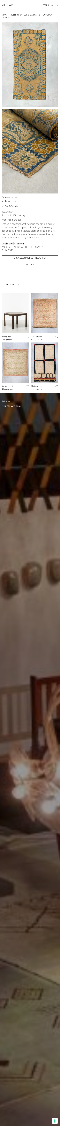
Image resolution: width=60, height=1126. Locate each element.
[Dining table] (15, 313)
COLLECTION (16, 15)
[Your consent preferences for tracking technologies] (55, 1121)
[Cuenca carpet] (44, 313)
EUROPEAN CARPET (33, 15)
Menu (46, 5)
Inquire (30, 264)
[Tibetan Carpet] (44, 362)
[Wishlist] (57, 5)
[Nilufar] (7, 5)
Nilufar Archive (9, 201)
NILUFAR (5, 15)
